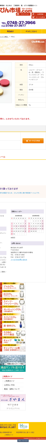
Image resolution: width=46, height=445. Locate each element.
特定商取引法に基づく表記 (25, 432)
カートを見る (40, 17)
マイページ (25, 14)
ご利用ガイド (9, 381)
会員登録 (40, 14)
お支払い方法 (9, 385)
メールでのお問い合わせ (19, 259)
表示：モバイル (23, 440)
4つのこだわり (31, 31)
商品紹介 (10, 31)
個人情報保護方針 (6, 432)
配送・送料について (12, 389)
